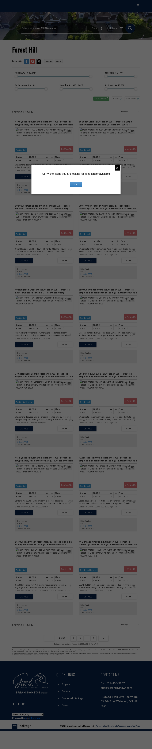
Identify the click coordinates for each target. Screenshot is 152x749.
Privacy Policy (101, 726)
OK (76, 184)
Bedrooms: (114, 72)
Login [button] (58, 61)
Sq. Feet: (115, 85)
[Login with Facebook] (26, 63)
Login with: (17, 61)
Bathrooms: (25, 85)
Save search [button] (100, 98)
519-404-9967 (22, 190)
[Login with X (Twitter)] (39, 63)
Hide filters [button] (131, 98)
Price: (25, 72)
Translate (35, 718)
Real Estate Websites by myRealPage (124, 726)
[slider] (16, 76)
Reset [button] (115, 98)
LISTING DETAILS (24, 176)
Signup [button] (49, 61)
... (86, 638)
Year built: (71, 85)
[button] (13, 704)
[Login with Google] (32, 63)
